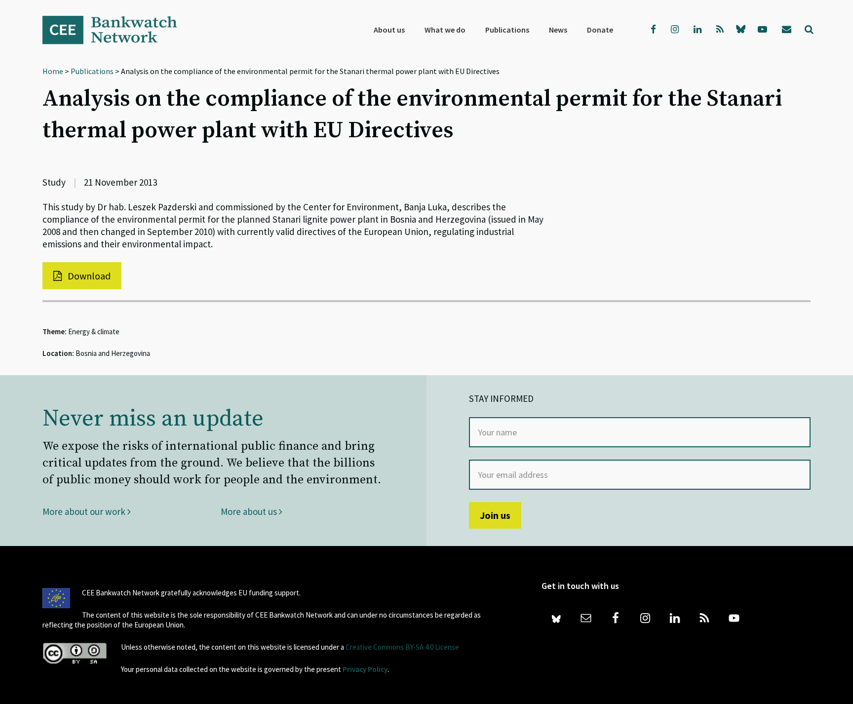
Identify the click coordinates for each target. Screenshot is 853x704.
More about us (250, 511)
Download (88, 276)
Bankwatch (116, 29)
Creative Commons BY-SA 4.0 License (402, 647)
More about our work (84, 511)
